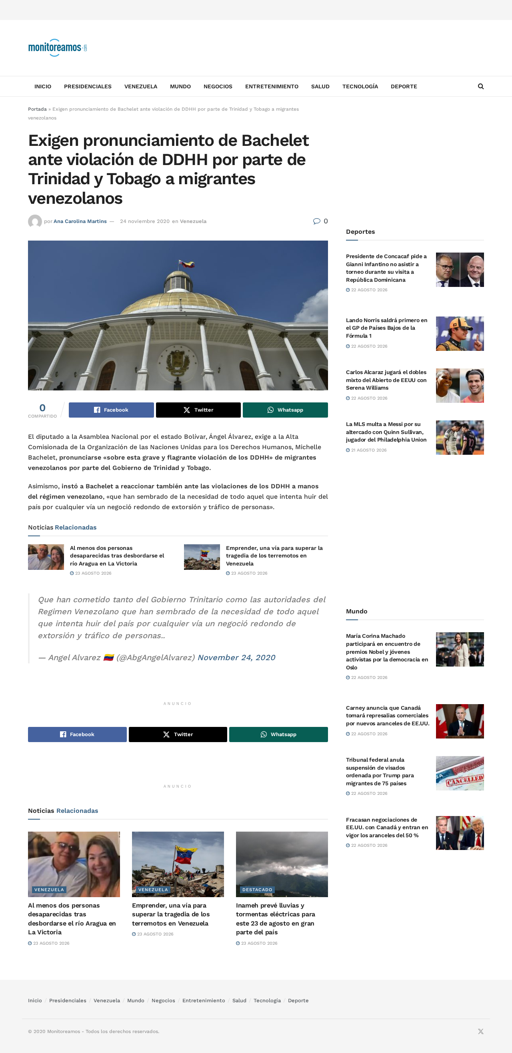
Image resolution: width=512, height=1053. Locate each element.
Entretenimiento (271, 86)
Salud (320, 86)
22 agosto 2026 (369, 290)
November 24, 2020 (236, 657)
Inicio (42, 86)
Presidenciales (88, 86)
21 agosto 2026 (368, 450)
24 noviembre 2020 (145, 221)
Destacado (257, 889)
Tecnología (360, 86)
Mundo (180, 86)
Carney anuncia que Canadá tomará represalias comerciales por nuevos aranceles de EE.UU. (388, 716)
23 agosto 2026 (93, 573)
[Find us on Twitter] (481, 1032)
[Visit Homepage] (58, 48)
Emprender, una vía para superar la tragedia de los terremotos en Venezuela (274, 556)
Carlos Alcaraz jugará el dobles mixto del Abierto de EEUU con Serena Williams (386, 380)
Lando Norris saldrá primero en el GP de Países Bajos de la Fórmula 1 (387, 328)
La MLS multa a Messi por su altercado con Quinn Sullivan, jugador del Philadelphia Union (386, 432)
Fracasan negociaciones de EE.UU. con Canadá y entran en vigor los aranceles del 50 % (387, 827)
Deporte (404, 86)
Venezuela (140, 86)
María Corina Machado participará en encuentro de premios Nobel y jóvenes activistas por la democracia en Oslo (387, 651)
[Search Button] (481, 86)
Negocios (218, 86)
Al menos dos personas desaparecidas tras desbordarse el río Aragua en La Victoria (117, 556)
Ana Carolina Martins (80, 221)
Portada (37, 109)
